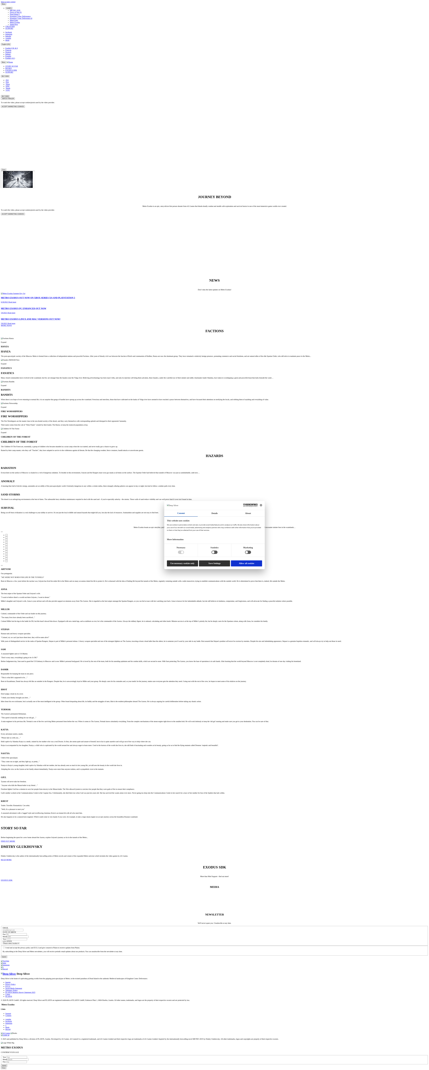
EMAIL (5, 928)
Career (7, 994)
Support (8, 1013)
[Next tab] (2, 565)
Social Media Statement (13, 988)
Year (4, 939)
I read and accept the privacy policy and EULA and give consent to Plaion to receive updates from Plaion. (42, 948)
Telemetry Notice (11, 990)
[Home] (10, 62)
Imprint (8, 982)
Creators (8, 1015)
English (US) (6, 44)
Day (4, 934)
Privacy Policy (10, 984)
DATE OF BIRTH (9, 932)
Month (5, 937)
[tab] (214, 347)
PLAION (8, 996)
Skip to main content (8, 2)
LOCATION (7, 941)
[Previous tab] (2, 531)
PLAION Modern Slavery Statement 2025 (20, 992)
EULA (7, 986)
